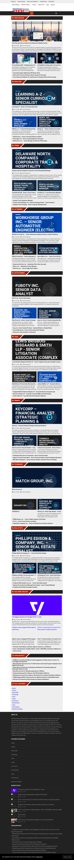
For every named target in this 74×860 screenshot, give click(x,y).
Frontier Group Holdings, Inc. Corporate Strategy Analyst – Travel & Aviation (34, 202)
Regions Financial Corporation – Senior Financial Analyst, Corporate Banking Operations (37, 457)
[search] (56, 13)
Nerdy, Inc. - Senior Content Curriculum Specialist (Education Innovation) (49, 129)
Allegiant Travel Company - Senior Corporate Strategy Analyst (29, 204)
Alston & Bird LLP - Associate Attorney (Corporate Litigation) (29, 396)
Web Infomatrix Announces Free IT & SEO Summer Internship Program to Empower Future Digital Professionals (37, 664)
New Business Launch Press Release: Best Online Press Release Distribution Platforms (37, 675)
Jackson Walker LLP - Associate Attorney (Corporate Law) (49, 384)
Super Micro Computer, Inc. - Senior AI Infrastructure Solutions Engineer (33, 523)
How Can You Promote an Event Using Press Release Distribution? (31, 679)
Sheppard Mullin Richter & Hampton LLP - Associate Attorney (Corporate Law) (34, 391)
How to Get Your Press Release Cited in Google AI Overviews (29, 75)
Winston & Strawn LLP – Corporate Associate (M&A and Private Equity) (32, 394)
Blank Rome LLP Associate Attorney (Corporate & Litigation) (24, 384)
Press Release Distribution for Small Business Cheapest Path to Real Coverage (34, 77)
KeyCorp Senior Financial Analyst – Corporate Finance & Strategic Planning (24, 447)
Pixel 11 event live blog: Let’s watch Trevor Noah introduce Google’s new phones (49, 639)
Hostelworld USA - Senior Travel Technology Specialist (24, 192)
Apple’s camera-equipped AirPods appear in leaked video (24, 639)
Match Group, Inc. (17, 489)
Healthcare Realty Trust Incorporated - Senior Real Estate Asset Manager (24, 575)
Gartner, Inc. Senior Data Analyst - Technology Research (49, 511)
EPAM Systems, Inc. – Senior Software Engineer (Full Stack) (29, 519)
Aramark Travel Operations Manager (23, 200)
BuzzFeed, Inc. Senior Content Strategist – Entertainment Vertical (24, 320)
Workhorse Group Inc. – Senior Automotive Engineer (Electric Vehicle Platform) (35, 234)
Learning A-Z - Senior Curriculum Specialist (25, 107)
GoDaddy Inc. (16, 511)
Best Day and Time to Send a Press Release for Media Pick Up (29, 43)
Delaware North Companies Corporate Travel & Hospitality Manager (31, 170)
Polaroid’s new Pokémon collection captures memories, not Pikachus (32, 646)
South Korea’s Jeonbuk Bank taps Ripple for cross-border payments (35, 820)
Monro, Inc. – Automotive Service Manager (25, 266)
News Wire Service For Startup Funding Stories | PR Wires (28, 671)
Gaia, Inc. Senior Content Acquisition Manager (49, 320)
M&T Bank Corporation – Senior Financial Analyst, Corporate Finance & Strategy (34, 459)
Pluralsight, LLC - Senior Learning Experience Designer (28, 138)
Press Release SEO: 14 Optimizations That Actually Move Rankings (24, 65)
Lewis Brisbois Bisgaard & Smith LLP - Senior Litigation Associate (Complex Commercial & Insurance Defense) (37, 362)
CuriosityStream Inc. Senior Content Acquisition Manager (28, 330)
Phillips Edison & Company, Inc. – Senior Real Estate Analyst (29, 553)
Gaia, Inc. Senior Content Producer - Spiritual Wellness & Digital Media (32, 328)
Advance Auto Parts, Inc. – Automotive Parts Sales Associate (29, 264)
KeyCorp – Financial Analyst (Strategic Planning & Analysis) (29, 425)
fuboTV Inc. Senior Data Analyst (21, 298)
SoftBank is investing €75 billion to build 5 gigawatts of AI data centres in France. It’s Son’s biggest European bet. (35, 660)
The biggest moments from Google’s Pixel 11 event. (27, 617)
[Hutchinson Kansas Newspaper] (20, 10)
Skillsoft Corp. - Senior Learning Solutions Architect (27, 136)
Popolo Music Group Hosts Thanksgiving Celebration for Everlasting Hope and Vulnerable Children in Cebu (34, 668)
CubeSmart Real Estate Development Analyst (25, 587)
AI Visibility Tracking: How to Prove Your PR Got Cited (49, 65)
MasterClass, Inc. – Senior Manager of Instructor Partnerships (30, 141)
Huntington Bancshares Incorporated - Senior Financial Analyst (30, 455)
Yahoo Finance (17, 651)
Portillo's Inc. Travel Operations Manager (49, 192)
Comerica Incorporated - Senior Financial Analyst (49, 447)
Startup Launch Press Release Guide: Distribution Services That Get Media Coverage (34, 852)
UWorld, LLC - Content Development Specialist (24, 129)
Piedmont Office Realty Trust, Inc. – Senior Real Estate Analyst (30, 583)
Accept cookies (67, 857)
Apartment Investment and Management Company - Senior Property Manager (34, 585)
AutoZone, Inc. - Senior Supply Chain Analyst (25, 268)
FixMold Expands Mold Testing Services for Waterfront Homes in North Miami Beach (36, 677)
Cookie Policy (39, 857)
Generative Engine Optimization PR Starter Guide (26, 73)
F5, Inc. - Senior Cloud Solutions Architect (24, 521)
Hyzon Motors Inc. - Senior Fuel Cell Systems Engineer (49, 256)
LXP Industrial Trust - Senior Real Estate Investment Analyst (49, 575)
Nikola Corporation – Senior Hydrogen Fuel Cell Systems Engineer (24, 256)
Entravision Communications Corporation (24, 332)
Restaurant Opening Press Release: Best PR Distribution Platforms (31, 673)
